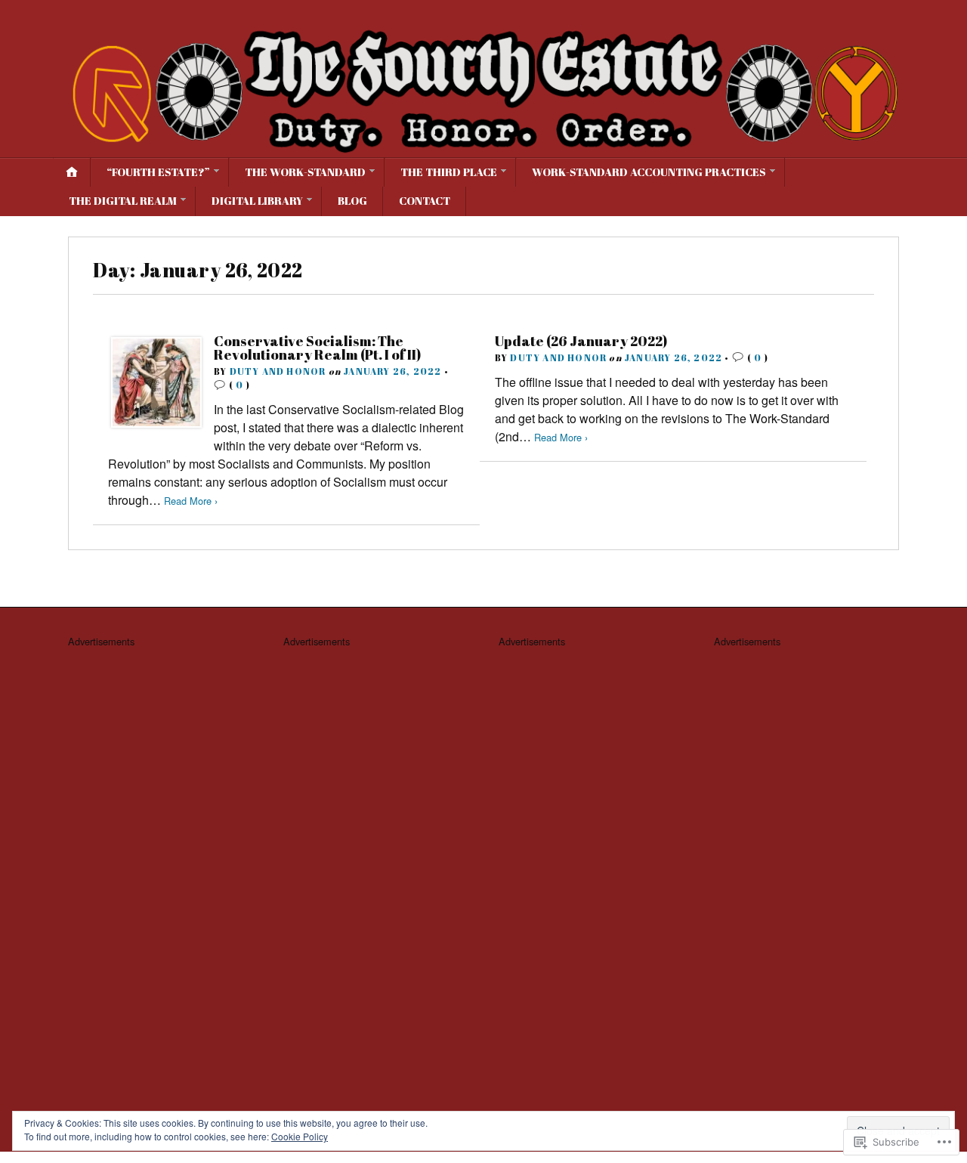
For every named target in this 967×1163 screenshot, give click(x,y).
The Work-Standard (305, 172)
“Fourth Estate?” (158, 172)
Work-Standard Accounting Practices (649, 172)
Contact (424, 200)
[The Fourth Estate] (483, 88)
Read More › (191, 500)
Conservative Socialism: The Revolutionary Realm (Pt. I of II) (317, 347)
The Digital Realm (123, 200)
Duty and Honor (278, 371)
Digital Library (257, 200)
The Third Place (448, 172)
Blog (352, 200)
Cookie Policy (299, 1136)
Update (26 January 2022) (581, 341)
